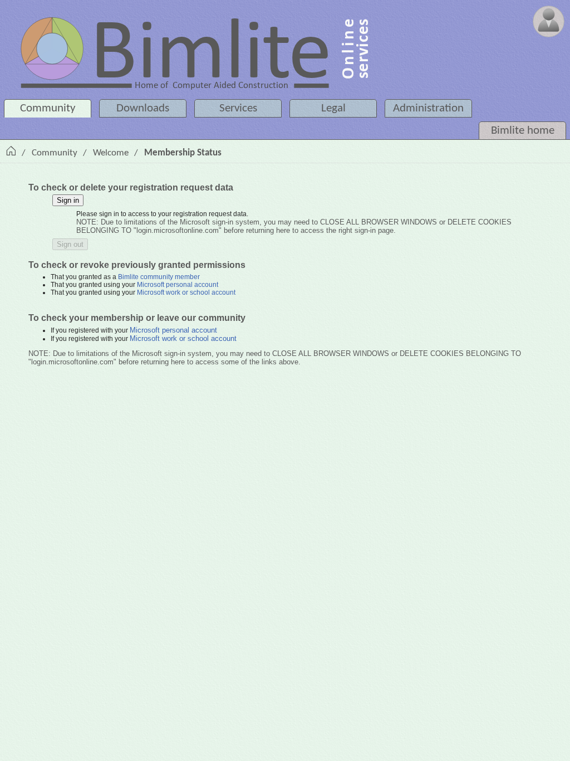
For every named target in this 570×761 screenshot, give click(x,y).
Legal (333, 108)
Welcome (111, 153)
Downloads (142, 108)
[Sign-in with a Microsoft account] (548, 21)
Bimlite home (522, 130)
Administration (428, 108)
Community (48, 108)
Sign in (68, 200)
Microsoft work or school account (186, 292)
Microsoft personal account (177, 285)
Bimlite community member (159, 277)
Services (238, 108)
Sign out (70, 244)
